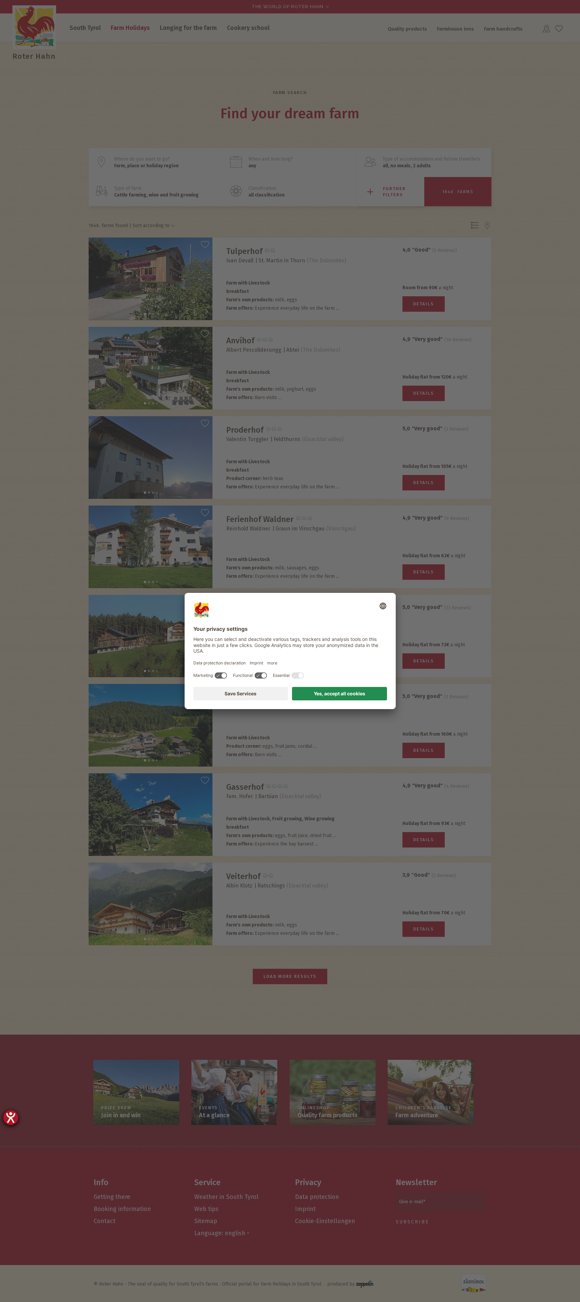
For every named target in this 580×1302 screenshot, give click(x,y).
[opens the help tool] (10, 1117)
